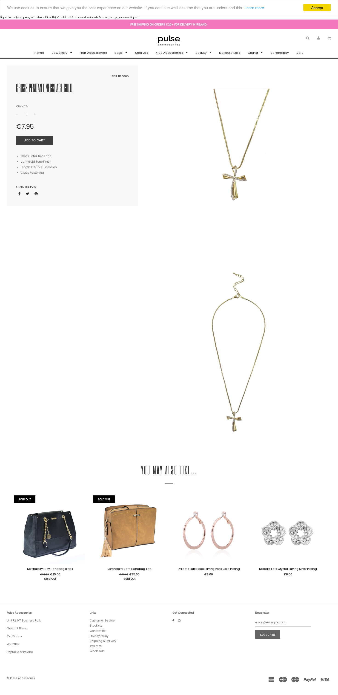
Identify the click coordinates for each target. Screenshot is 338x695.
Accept (317, 7)
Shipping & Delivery (103, 641)
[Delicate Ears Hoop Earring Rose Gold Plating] (208, 529)
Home (39, 53)
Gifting (253, 53)
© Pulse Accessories (21, 678)
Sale (300, 53)
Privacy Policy (99, 636)
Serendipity (280, 53)
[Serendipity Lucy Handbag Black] (50, 529)
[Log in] (318, 38)
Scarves (141, 53)
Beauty (202, 53)
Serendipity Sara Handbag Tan (129, 569)
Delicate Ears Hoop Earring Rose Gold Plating (209, 569)
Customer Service (102, 620)
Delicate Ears (229, 53)
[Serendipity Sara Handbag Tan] (129, 529)
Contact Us (98, 631)
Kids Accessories (170, 53)
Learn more (254, 8)
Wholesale (97, 651)
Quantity (22, 106)
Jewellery (60, 53)
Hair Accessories (93, 53)
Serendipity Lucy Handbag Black (50, 569)
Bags (119, 53)
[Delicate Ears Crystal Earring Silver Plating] (288, 529)
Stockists (96, 625)
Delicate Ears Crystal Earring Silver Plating (288, 569)
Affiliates (96, 646)
